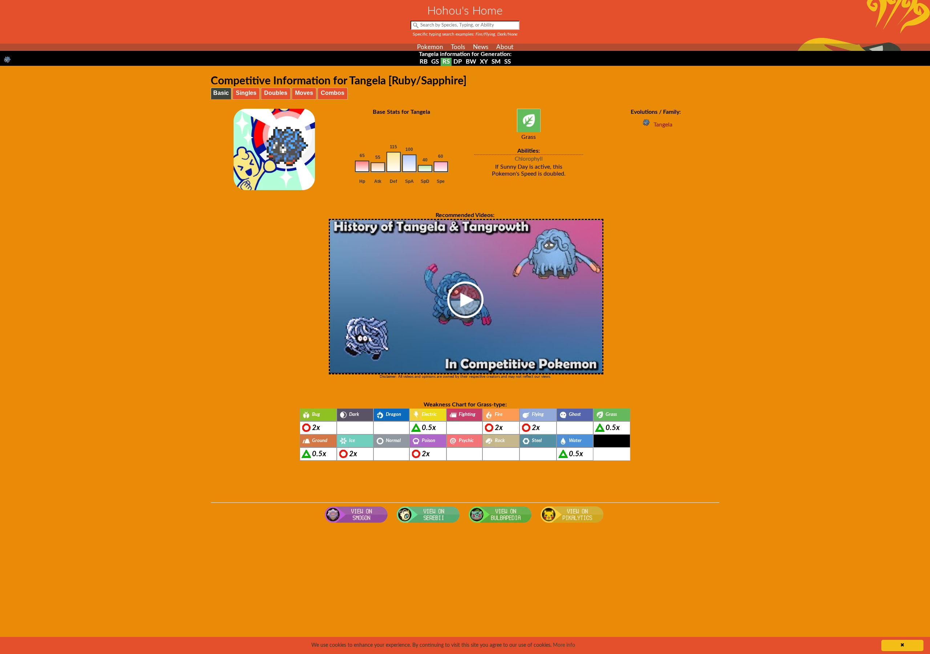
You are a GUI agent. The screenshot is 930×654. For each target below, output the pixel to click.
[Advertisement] (465, 584)
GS (435, 62)
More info (564, 645)
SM (496, 62)
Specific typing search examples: (465, 34)
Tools (458, 47)
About (504, 47)
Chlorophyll (529, 159)
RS (446, 62)
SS (507, 62)
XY (484, 62)
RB (424, 62)
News (480, 47)
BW (471, 62)
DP (457, 62)
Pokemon (430, 47)
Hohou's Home (465, 11)
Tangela (663, 125)
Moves (304, 93)
